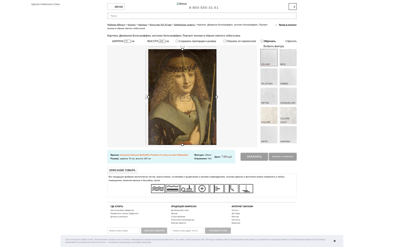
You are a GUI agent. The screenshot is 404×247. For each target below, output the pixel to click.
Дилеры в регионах (119, 217)
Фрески (174, 213)
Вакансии (236, 223)
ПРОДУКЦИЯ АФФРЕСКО (183, 206)
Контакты (236, 220)
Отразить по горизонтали (241, 41)
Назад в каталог (288, 24)
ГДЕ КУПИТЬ (116, 206)
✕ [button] (334, 241)
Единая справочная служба (202, 6)
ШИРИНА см (123, 41)
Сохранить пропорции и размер (197, 41)
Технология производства (182, 220)
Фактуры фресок (178, 223)
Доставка (236, 213)
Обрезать (269, 41)
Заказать (254, 156)
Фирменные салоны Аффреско (124, 213)
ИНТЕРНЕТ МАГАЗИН (242, 206)
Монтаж (235, 217)
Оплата (235, 210)
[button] (152, 242)
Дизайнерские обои (180, 210)
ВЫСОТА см (158, 41)
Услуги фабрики (178, 217)
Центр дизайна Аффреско (122, 210)
